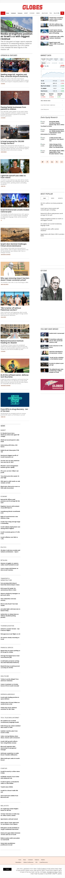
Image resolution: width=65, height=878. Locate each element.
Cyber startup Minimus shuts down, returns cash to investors (10, 736)
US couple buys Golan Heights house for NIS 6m (9, 809)
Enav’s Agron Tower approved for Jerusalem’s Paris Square (10, 823)
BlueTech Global (45, 86)
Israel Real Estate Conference (48, 105)
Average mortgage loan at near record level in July (10, 656)
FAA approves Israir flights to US (10, 634)
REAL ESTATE (56, 13)
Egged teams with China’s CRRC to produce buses (56, 44)
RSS (36, 862)
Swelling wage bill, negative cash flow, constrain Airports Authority (14, 75)
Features (20, 13)
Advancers (54, 63)
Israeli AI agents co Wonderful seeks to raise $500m (10, 782)
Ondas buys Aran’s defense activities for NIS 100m (9, 708)
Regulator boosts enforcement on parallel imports (10, 507)
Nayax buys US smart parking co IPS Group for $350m (10, 651)
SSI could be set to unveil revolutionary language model (10, 721)
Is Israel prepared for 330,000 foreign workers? (12, 142)
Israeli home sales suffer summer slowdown (56, 37)
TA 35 (42, 81)
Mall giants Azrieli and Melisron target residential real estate (10, 828)
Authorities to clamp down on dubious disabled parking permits (10, 615)
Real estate (3, 317)
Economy (3, 117)
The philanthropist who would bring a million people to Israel (56, 370)
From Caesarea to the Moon (55, 346)
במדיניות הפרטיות (52, 872)
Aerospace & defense (5, 254)
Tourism (3, 83)
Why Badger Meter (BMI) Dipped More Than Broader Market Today (56, 152)
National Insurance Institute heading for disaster (12, 342)
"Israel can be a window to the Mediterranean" (56, 358)
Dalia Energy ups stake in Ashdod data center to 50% (10, 726)
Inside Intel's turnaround (56, 333)
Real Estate (44, 91)
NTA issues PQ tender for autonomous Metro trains (8, 589)
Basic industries (4, 284)
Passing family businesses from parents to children (13, 108)
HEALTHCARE (45, 13)
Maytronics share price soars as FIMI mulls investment (10, 487)
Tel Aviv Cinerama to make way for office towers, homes (10, 814)
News (7, 13)
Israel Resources (45, 109)
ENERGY (38, 13)
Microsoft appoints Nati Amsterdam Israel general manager (8, 748)
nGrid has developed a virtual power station (56, 352)
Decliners (61, 63)
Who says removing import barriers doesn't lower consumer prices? (15, 279)
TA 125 (43, 83)
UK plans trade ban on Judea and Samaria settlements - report (10, 551)
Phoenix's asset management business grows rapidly (9, 466)
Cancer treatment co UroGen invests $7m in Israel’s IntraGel (10, 685)
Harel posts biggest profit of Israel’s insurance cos (9, 456)
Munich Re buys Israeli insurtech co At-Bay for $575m (10, 666)
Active (48, 63)
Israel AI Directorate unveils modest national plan (15, 211)
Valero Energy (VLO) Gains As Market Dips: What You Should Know (56, 145)
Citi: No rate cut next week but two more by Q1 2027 (10, 461)
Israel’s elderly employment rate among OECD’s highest (10, 527)
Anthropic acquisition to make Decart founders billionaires (10, 754)
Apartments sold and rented (9, 819)
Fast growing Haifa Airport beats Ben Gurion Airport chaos (10, 584)
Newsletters (18, 862)
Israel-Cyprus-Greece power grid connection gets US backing (56, 31)
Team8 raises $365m (7, 787)
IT (1, 220)
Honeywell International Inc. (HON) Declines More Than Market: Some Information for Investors (52, 132)
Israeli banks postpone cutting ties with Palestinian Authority (10, 661)
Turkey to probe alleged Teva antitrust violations (9, 679)
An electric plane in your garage (56, 364)
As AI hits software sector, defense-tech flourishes (15, 376)
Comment (13, 13)
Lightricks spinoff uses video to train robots (13, 176)
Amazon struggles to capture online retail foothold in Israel (9, 564)
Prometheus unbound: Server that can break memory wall (55, 340)
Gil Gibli (44, 270)
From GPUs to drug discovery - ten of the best (14, 410)
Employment (3, 152)
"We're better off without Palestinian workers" (11, 309)
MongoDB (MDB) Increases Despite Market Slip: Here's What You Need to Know (52, 124)
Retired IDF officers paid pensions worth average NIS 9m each (52, 214)
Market (43, 859)
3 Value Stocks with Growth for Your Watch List (56, 139)
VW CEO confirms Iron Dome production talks (56, 24)
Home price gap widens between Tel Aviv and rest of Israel (10, 833)
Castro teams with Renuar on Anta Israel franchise (9, 569)
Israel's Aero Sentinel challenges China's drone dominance (13, 245)
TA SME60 (43, 88)
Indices (43, 63)
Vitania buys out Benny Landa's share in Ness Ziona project (56, 19)
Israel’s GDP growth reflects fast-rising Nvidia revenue (9, 742)
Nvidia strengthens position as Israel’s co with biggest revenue (16, 36)
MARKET (26, 13)
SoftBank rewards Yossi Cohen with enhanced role (10, 777)
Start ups (3, 186)
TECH (51, 13)
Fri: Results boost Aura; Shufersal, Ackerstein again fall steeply (10, 434)
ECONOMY (32, 13)
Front (3, 13)
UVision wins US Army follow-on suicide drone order (10, 703)
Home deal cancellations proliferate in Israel (8, 844)
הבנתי (7, 869)
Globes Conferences (28, 862)
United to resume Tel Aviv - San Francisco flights (10, 629)
